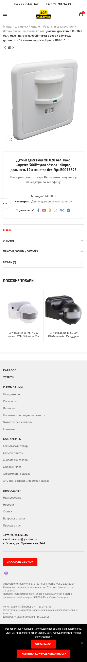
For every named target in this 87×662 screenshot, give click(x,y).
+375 (6, 535)
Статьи (7, 511)
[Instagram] (6, 573)
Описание (8, 240)
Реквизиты (10, 401)
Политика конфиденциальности (24, 415)
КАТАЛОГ (9, 370)
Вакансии (9, 408)
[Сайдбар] (5, 204)
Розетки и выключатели (58, 26)
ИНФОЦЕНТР (12, 490)
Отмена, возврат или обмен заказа (26, 480)
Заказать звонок (20, 561)
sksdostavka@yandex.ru (20, 539)
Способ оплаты (13, 453)
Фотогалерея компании (18, 422)
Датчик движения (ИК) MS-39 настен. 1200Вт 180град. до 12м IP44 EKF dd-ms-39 (23, 336)
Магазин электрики (15, 26)
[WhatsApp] (55, 210)
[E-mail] (44, 210)
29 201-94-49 (19, 535)
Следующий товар (13, 47)
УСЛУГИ (8, 377)
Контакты (9, 429)
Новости (8, 504)
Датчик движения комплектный (23, 31)
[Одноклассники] (49, 210)
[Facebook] (38, 210)
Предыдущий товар (5, 47)
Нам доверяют (12, 394)
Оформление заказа (16, 473)
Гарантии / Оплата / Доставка (20, 251)
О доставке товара (15, 459)
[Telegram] (68, 210)
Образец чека (12, 466)
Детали (7, 230)
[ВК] (61, 210)
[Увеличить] (10, 139)
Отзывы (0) (9, 262)
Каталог (36, 26)
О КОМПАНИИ (13, 387)
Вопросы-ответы (14, 518)
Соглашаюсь (43, 644)
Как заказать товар (15, 445)
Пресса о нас (12, 525)
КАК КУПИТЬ (12, 438)
